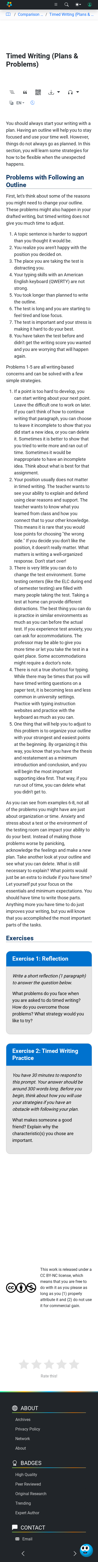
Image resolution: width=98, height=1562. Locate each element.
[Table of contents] (8, 15)
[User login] (89, 5)
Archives (22, 1419)
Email (27, 1539)
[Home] (9, 5)
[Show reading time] (33, 102)
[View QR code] (38, 92)
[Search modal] (66, 5)
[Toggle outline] (12, 92)
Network (22, 1438)
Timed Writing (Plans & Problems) (71, 14)
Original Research (30, 1493)
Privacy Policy (27, 1429)
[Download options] (54, 92)
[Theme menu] (78, 5)
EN (18, 103)
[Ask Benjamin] (86, 1550)
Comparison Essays (30, 14)
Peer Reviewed (28, 1484)
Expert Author (27, 1512)
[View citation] (25, 92)
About (20, 1448)
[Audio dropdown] (73, 92)
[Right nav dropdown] (56, 5)
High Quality (26, 1474)
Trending (23, 1503)
